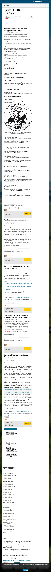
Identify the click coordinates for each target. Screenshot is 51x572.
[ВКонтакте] (4, 210)
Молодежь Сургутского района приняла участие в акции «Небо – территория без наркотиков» (11, 457)
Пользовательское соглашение (9, 560)
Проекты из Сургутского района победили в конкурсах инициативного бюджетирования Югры (11, 449)
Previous (30, 16)
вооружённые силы (9, 303)
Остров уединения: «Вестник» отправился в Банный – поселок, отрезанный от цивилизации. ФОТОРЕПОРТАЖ (11, 435)
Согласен (26, 570)
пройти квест (9, 331)
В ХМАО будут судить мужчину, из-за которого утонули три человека (11, 442)
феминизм (16, 303)
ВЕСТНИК (12, 10)
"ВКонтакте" (12, 203)
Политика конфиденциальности (24, 560)
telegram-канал (25, 201)
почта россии (8, 253)
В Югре (6, 18)
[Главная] (4, 25)
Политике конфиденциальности (22, 568)
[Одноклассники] (6, 210)
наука (17, 207)
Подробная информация (9, 197)
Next (32, 16)
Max (19, 201)
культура (12, 207)
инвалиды (7, 417)
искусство (7, 207)
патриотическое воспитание (11, 342)
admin (16, 32)
